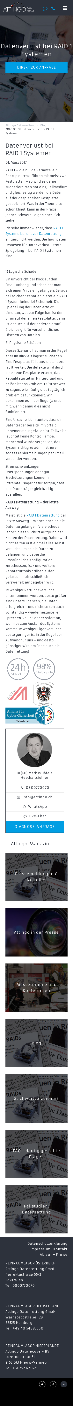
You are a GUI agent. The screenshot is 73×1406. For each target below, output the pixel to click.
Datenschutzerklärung (47, 1243)
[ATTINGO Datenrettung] (19, 7)
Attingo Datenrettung (20, 125)
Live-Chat (38, 816)
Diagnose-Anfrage (35, 827)
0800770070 (37, 788)
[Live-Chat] (46, 8)
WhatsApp (37, 807)
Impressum (40, 1249)
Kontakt (60, 1249)
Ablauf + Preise (54, 1254)
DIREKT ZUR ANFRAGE (36, 67)
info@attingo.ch (38, 797)
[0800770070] (54, 8)
